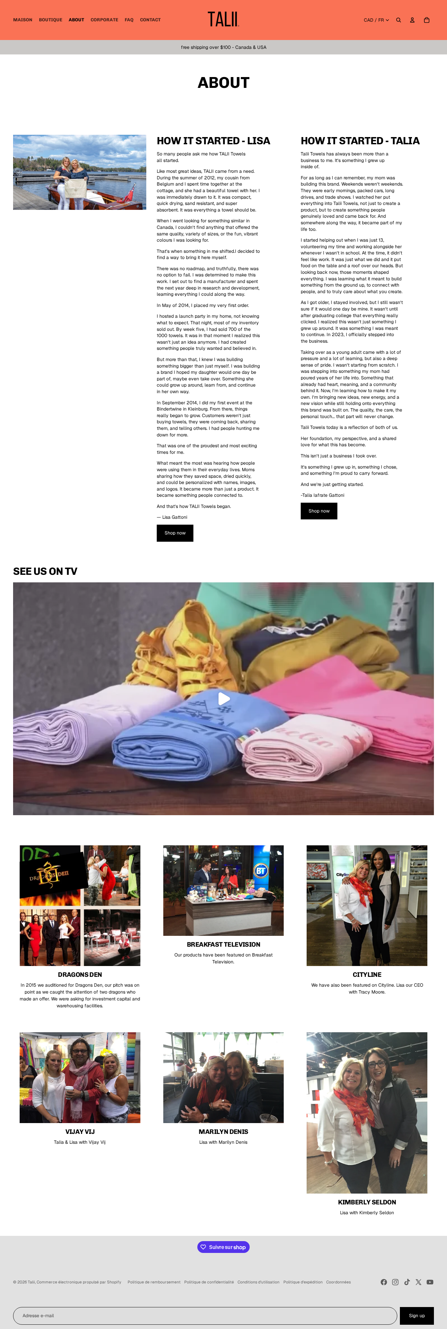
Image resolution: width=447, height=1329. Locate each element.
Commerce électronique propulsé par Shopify (79, 1282)
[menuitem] (22, 20)
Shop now (175, 533)
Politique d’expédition (303, 1282)
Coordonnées (338, 1282)
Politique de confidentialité (209, 1282)
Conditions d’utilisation (258, 1282)
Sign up (417, 1316)
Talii (31, 1282)
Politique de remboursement (154, 1282)
